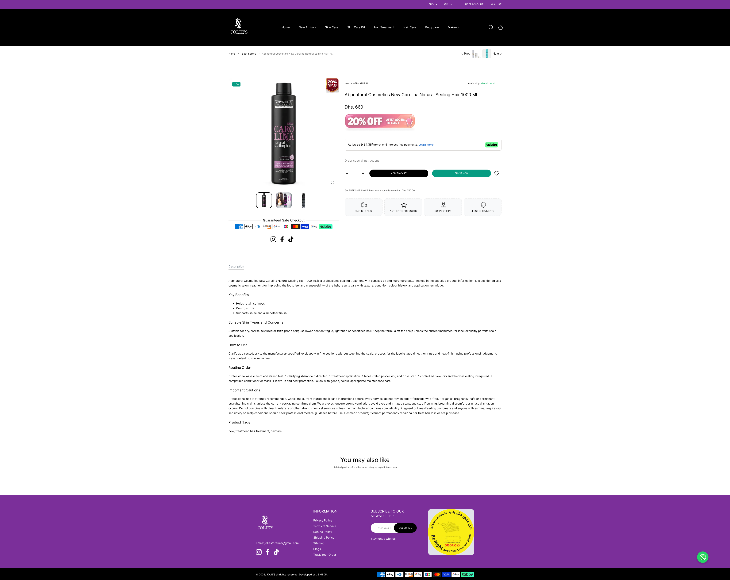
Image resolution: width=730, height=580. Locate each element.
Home (232, 53)
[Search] (491, 27)
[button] (327, 133)
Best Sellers (249, 53)
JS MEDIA (322, 574)
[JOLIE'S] (239, 27)
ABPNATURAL (360, 83)
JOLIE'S (271, 574)
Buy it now (461, 173)
